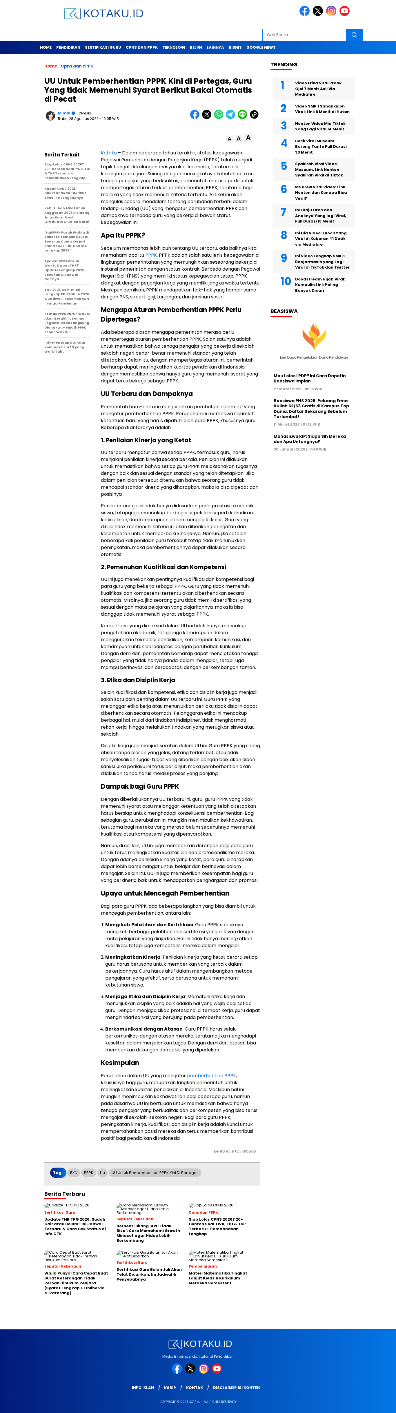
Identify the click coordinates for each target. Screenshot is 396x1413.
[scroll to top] (379, 1404)
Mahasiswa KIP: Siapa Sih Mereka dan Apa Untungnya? (310, 438)
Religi (196, 47)
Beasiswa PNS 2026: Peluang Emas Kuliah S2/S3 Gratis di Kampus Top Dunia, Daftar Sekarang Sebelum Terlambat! (311, 409)
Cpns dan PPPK (142, 47)
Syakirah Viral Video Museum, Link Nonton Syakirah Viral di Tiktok (319, 169)
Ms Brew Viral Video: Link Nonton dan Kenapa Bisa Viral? (321, 192)
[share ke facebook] (196, 118)
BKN (73, 1172)
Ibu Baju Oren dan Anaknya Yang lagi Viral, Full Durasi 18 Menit (320, 215)
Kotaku (109, 152)
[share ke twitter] (208, 118)
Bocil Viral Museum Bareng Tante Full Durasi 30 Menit (321, 146)
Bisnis (235, 47)
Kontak (194, 1387)
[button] (229, 139)
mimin (64, 113)
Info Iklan (143, 1387)
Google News (261, 47)
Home (46, 47)
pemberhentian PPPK (211, 1075)
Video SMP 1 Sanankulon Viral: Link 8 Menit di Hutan (322, 109)
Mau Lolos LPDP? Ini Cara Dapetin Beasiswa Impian (310, 378)
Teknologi (173, 47)
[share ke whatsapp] (220, 118)
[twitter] (319, 14)
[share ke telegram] (232, 118)
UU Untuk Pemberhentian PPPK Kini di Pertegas (155, 1172)
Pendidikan (68, 47)
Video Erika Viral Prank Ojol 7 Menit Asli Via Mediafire (318, 88)
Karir (170, 1387)
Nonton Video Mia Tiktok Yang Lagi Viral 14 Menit (320, 126)
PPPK (151, 255)
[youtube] (345, 14)
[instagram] (332, 14)
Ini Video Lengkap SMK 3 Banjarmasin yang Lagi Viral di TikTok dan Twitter (322, 261)
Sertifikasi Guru (103, 47)
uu (102, 1172)
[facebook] (305, 14)
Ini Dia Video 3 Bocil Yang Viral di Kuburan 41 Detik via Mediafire (321, 238)
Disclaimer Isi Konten (236, 1387)
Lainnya (215, 47)
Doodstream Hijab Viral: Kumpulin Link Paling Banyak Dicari (320, 284)
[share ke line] (244, 118)
